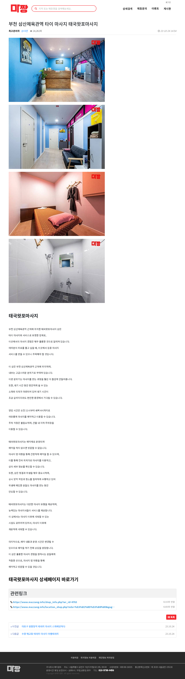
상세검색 (128, 8)
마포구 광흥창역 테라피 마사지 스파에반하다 (43, 626)
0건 (26, 31)
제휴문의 (142, 8)
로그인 (168, 2)
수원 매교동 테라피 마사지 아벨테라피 (40, 633)
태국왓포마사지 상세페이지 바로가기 (43, 579)
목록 (172, 617)
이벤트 (155, 8)
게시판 (167, 8)
